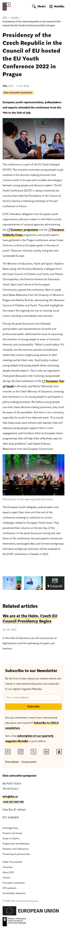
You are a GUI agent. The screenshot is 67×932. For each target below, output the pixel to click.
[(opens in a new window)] (31, 911)
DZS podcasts (9, 888)
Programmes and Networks (16, 843)
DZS (5, 17)
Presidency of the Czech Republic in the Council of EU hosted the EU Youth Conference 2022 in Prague (31, 23)
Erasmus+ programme (24, 229)
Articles (15, 17)
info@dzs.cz (10, 796)
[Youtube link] (59, 751)
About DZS (8, 872)
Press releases (12, 761)
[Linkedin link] (46, 751)
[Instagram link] (20, 751)
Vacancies (8, 867)
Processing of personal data (16, 854)
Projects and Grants (12, 833)
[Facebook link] (7, 751)
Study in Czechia (11, 838)
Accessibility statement (14, 893)
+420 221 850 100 (13, 801)
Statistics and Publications (16, 849)
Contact (6, 877)
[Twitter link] (33, 751)
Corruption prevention (14, 882)
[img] (12, 583)
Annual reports (28, 761)
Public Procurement (12, 862)
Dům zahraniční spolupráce (18, 92)
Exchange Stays (10, 828)
